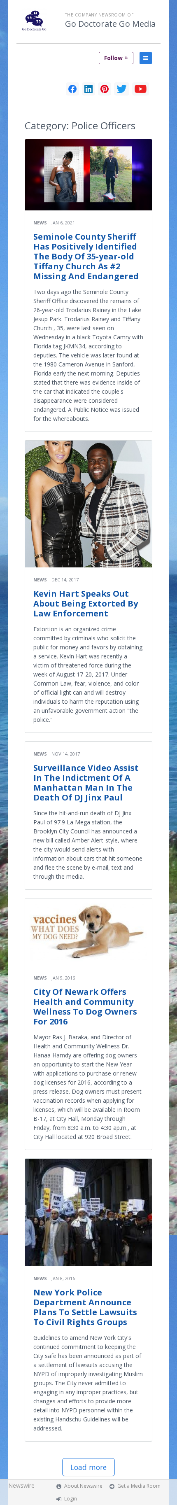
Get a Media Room (139, 1485)
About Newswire (83, 1485)
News (40, 222)
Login (70, 1498)
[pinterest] (104, 89)
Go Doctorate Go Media (110, 24)
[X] (121, 89)
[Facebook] (72, 89)
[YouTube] (140, 89)
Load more (88, 1467)
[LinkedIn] (88, 89)
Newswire (21, 1485)
